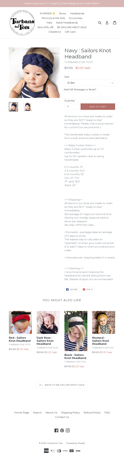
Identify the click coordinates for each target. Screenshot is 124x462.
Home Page (21, 412)
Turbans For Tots (54, 443)
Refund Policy (92, 412)
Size (66, 76)
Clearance (55, 31)
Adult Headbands (67, 22)
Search (37, 412)
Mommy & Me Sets (53, 18)
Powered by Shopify (75, 443)
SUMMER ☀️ (47, 13)
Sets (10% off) (45, 27)
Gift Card (70, 31)
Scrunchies (75, 18)
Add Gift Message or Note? (80, 89)
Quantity (69, 100)
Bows (62, 13)
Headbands (77, 13)
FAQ (107, 412)
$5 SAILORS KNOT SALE (72, 27)
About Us (51, 412)
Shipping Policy (70, 412)
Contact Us (62, 417)
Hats (49, 22)
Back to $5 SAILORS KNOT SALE (64, 385)
